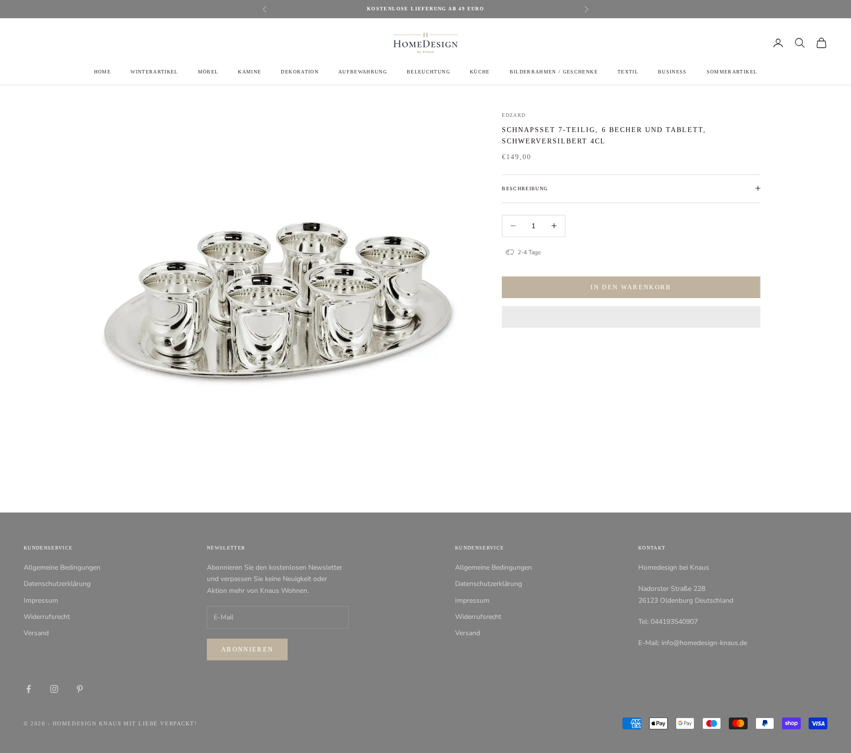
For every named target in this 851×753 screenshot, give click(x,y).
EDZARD (513, 115)
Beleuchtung (428, 71)
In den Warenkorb (630, 287)
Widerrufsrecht (47, 616)
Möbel (208, 71)
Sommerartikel (732, 71)
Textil (628, 71)
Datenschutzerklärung (57, 583)
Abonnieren (247, 649)
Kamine (249, 71)
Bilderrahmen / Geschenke (554, 71)
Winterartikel (154, 71)
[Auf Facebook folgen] (28, 689)
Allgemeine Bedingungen (62, 567)
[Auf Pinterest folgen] (80, 689)
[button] (631, 317)
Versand (36, 633)
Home (102, 71)
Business (672, 71)
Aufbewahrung (362, 71)
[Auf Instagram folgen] (54, 689)
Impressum (41, 600)
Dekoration (299, 71)
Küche (480, 71)
